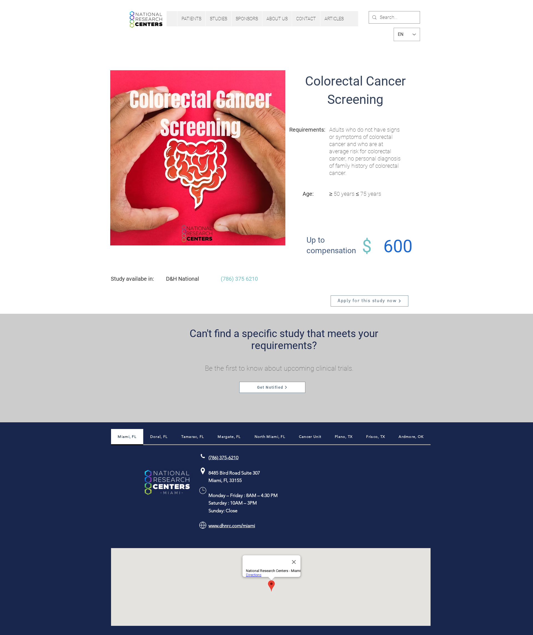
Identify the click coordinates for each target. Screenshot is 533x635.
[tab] (127, 437)
